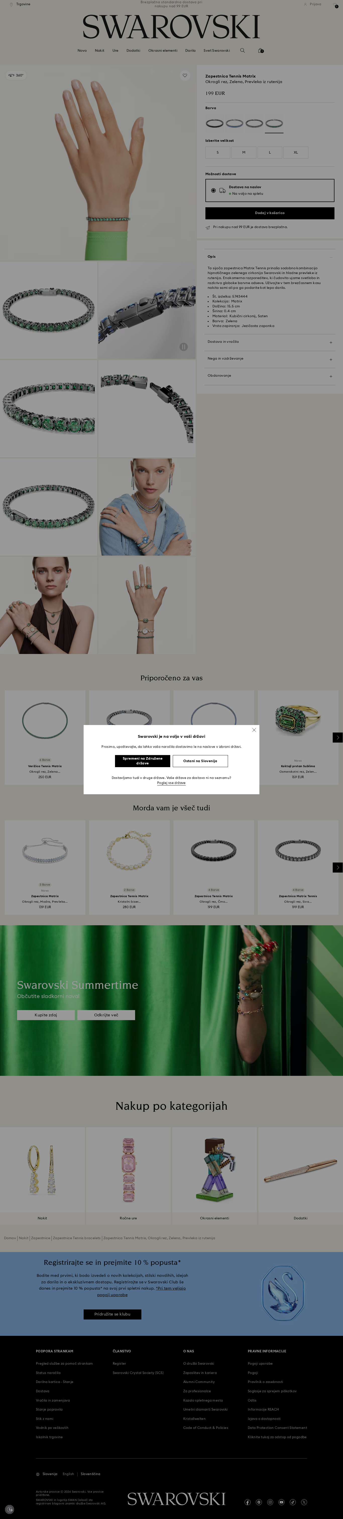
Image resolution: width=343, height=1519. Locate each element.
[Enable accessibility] (9, 1509)
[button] (254, 730)
